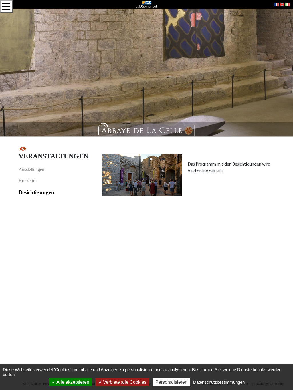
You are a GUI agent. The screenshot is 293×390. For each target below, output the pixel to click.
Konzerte (27, 180)
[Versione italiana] (287, 4)
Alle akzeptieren (72, 382)
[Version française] (276, 4)
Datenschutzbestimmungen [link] (219, 382)
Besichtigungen (36, 192)
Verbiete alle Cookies (124, 382)
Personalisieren (171, 382)
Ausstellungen (31, 169)
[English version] (282, 4)
